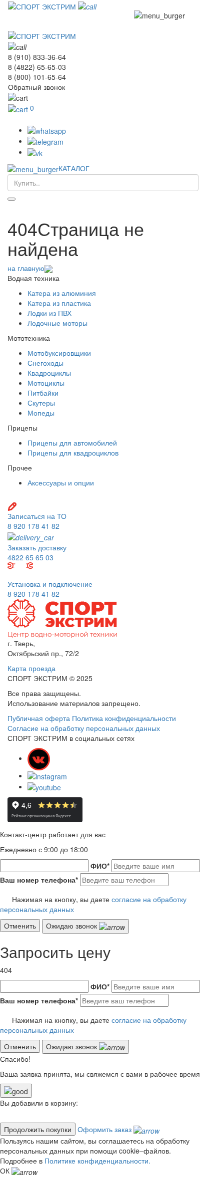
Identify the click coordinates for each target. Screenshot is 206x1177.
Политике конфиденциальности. (97, 1161)
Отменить (20, 926)
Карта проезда (32, 668)
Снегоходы (46, 363)
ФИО (100, 866)
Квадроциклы (49, 373)
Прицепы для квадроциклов (73, 453)
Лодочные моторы (58, 323)
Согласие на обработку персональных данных (84, 728)
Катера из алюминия (62, 293)
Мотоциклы (46, 383)
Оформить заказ (106, 1129)
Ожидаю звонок (72, 926)
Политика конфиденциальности (124, 718)
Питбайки (43, 393)
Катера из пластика (59, 303)
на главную (26, 268)
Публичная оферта (39, 718)
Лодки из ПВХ (50, 313)
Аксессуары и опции (61, 482)
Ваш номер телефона (39, 880)
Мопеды (41, 413)
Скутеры (41, 403)
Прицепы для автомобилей (72, 443)
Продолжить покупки (38, 1129)
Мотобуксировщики (59, 353)
